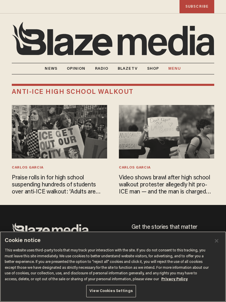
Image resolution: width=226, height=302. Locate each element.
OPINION (76, 69)
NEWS (51, 69)
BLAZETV (128, 69)
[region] (113, 266)
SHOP (153, 69)
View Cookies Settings (111, 291)
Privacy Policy (174, 279)
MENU (174, 69)
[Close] (216, 240)
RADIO (102, 69)
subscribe (196, 7)
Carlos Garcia (28, 167)
